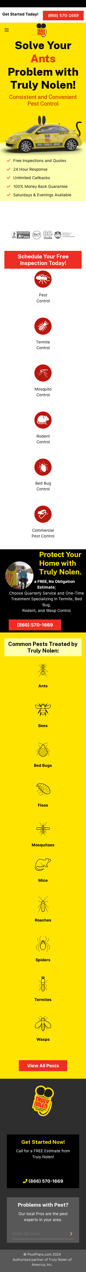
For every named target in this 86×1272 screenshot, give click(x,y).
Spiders (43, 960)
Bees (43, 725)
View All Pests (43, 1065)
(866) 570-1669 (35, 625)
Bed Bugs (43, 765)
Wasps (43, 1039)
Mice (43, 880)
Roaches (43, 920)
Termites (43, 999)
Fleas (43, 805)
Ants (43, 686)
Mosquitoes (43, 845)
